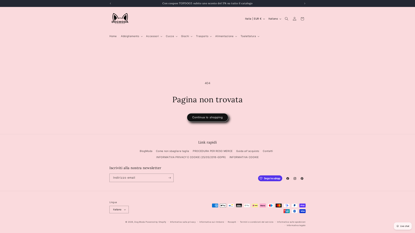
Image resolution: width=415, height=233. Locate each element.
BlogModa (146, 151)
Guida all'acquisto (247, 151)
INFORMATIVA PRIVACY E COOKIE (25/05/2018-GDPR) (191, 157)
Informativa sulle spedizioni (291, 222)
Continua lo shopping (207, 117)
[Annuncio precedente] (110, 3)
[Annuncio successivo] (304, 3)
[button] (131, 36)
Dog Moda (139, 222)
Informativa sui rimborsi (211, 222)
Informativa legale (296, 225)
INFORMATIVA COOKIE (244, 157)
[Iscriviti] (169, 178)
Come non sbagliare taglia (172, 151)
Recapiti (232, 222)
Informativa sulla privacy (183, 222)
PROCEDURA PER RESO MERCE (213, 151)
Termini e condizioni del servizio (256, 222)
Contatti (268, 151)
